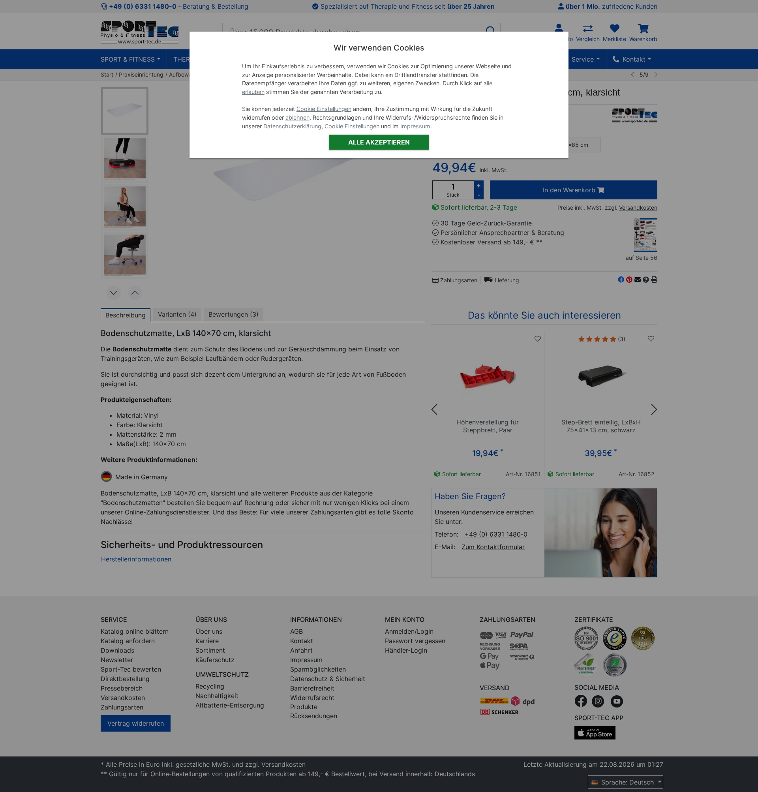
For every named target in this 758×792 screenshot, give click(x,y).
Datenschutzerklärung (292, 126)
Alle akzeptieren (379, 142)
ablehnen (297, 117)
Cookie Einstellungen (323, 108)
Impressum (415, 126)
